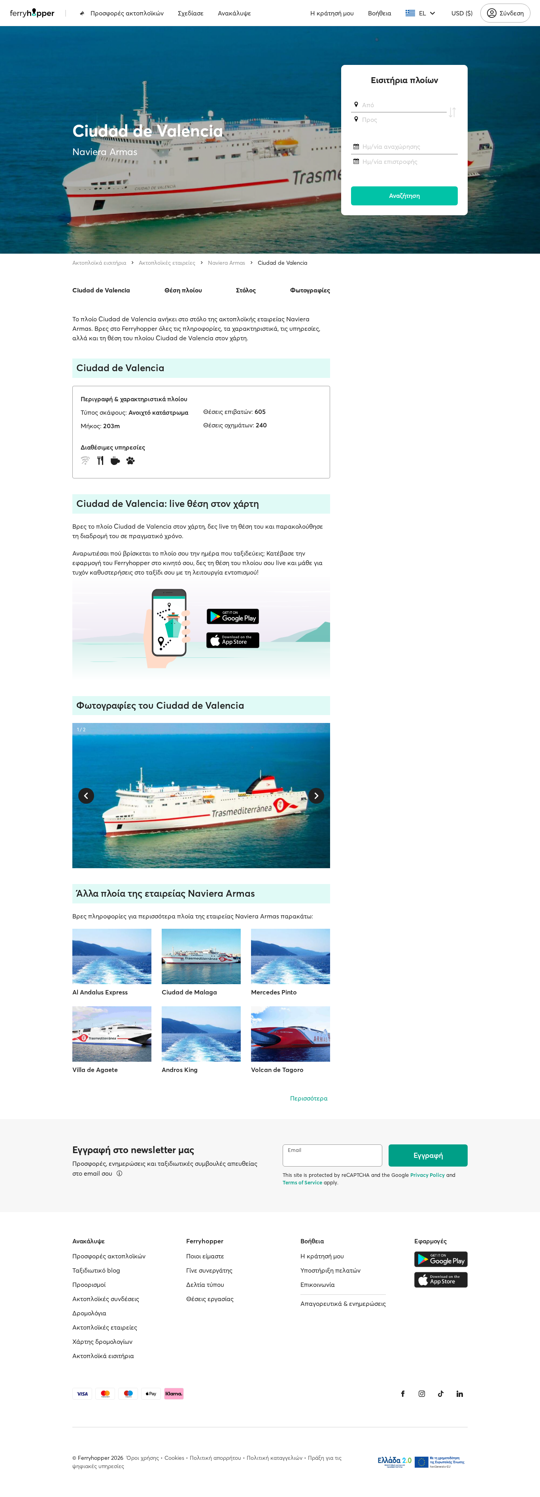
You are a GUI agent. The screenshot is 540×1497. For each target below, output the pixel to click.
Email (294, 1150)
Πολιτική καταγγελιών (274, 1457)
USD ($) (461, 13)
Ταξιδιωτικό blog (96, 1270)
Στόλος (246, 290)
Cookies (174, 1457)
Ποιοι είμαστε (205, 1256)
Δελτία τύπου (205, 1284)
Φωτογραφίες (310, 290)
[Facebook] (403, 1394)
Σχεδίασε (191, 13)
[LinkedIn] (460, 1394)
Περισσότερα (309, 1098)
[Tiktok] (441, 1394)
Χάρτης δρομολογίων (102, 1341)
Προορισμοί (89, 1284)
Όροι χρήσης (143, 1457)
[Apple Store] (441, 1280)
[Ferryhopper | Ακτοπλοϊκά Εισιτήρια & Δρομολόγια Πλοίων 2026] (32, 13)
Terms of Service (302, 1182)
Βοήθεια (379, 13)
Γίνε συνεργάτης (209, 1270)
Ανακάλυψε (234, 13)
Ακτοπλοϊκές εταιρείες (167, 262)
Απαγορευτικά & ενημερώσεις (343, 1303)
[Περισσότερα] (119, 1173)
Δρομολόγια (89, 1313)
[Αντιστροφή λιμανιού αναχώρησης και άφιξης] (452, 112)
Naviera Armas (226, 262)
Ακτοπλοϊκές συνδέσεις (105, 1299)
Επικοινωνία (317, 1284)
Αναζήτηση (404, 196)
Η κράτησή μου (332, 13)
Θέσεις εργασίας (210, 1299)
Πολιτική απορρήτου (215, 1457)
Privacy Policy (427, 1175)
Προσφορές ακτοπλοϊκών (127, 13)
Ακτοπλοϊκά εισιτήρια (99, 262)
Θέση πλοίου (183, 290)
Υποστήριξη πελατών (330, 1270)
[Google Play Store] (441, 1259)
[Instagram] (422, 1394)
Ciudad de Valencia (282, 262)
